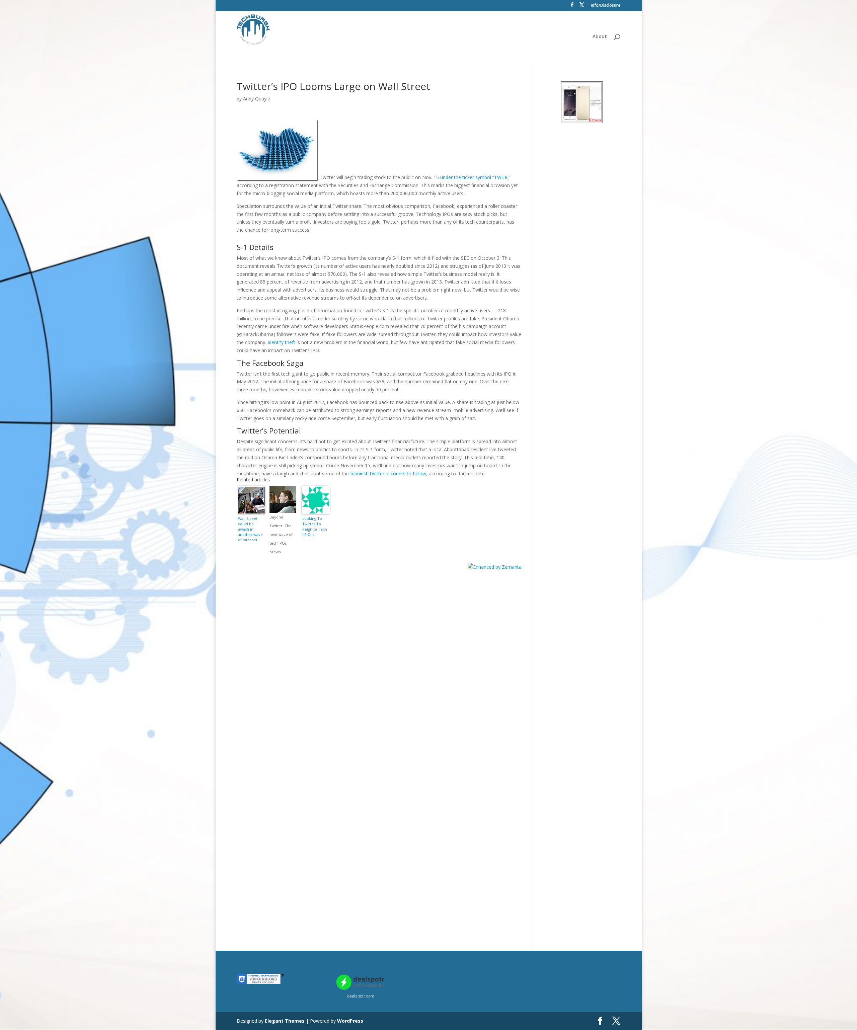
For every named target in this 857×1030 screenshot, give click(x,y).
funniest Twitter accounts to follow (388, 473)
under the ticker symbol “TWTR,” (475, 177)
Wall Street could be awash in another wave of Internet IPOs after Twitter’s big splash (250, 528)
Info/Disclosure (605, 5)
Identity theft (281, 342)
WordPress (350, 1021)
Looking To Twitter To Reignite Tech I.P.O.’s (314, 526)
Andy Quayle (256, 98)
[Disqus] (379, 654)
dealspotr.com (360, 996)
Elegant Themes (285, 1021)
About (600, 36)
